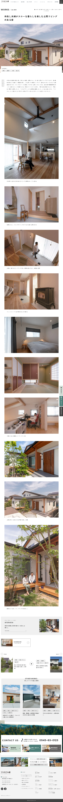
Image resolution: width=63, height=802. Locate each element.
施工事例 (41, 9)
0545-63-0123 (48, 740)
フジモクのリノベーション (27, 788)
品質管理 (24, 784)
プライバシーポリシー (5, 795)
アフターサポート (25, 786)
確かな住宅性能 (25, 782)
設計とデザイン (25, 780)
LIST (31, 664)
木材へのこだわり (25, 778)
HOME (37, 9)
